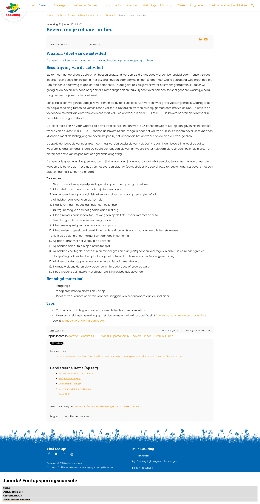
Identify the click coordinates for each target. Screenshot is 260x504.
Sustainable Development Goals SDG (74, 356)
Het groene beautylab (69, 378)
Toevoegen (60, 5)
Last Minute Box (113, 5)
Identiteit (86, 336)
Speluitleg (132, 5)
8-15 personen (116, 336)
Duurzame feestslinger (70, 383)
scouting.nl (147, 467)
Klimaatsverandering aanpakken (83, 320)
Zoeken (43, 5)
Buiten (157, 336)
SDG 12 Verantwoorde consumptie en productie (117, 356)
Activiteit (73, 336)
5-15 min (167, 336)
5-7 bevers (134, 336)
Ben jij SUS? (64, 394)
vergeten (157, 461)
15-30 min (99, 336)
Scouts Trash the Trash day (169, 356)
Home (30, 5)
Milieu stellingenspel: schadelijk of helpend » (120, 406)
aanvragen (171, 461)
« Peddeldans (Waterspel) (86, 406)
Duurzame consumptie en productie (180, 315)
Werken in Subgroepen (190, 5)
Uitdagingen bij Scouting (158, 5)
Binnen (147, 336)
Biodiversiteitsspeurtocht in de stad (76, 373)
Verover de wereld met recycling (75, 388)
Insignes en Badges (85, 5)
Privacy (136, 467)
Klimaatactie (148, 356)
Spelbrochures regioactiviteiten (228, 5)
